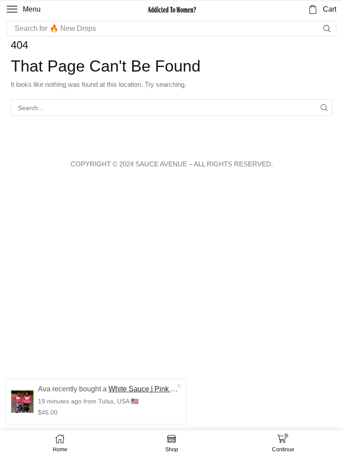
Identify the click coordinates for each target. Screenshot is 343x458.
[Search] (327, 28)
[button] (24, 9)
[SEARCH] (324, 107)
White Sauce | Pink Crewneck (156, 389)
